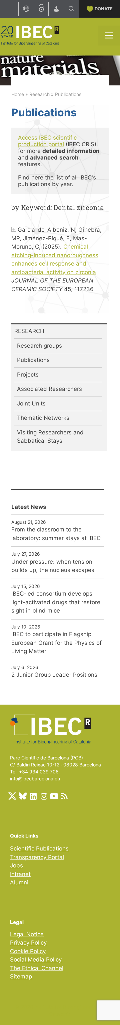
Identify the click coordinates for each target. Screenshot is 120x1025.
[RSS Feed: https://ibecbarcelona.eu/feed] (64, 796)
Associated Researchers (49, 389)
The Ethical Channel (36, 968)
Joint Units (31, 403)
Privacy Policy (28, 942)
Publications (33, 360)
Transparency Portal (37, 857)
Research (39, 94)
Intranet (20, 874)
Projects (28, 374)
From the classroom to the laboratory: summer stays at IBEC (56, 533)
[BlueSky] (23, 796)
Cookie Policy (28, 951)
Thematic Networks (43, 417)
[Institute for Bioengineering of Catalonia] (30, 35)
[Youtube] (54, 796)
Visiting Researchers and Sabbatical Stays (50, 436)
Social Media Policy (36, 959)
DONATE (104, 8)
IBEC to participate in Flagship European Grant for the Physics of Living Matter (56, 642)
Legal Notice (27, 934)
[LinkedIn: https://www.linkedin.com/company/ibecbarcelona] (33, 796)
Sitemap (21, 976)
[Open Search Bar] (71, 9)
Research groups (39, 345)
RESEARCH (29, 331)
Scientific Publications (39, 848)
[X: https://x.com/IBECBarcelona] (12, 796)
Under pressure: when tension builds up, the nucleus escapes (52, 566)
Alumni (19, 882)
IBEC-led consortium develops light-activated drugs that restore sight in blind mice (55, 602)
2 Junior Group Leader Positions (54, 674)
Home (17, 94)
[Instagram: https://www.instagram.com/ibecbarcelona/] (44, 796)
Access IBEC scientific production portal (48, 141)
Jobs (16, 865)
